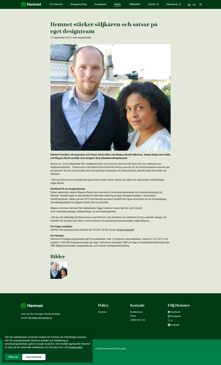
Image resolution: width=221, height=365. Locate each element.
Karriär (152, 4)
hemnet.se (172, 4)
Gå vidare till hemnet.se (40, 317)
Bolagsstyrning (79, 4)
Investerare (100, 4)
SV (189, 5)
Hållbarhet (134, 4)
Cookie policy (75, 347)
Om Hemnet (56, 4)
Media (117, 4)
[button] (13, 357)
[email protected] (125, 229)
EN (194, 5)
